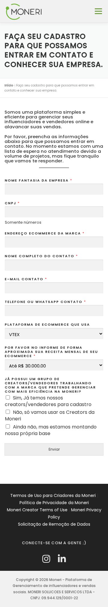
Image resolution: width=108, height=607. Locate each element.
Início (8, 85)
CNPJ (12, 203)
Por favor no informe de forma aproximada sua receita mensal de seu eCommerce (51, 351)
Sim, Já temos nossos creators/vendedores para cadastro (48, 401)
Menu (98, 11)
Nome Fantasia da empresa (38, 180)
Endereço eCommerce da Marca (44, 233)
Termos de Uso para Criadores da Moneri (53, 495)
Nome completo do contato (41, 256)
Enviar (54, 449)
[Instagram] (46, 559)
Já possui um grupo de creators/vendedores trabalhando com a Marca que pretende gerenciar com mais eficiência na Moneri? (50, 385)
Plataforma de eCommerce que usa (47, 324)
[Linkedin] (62, 559)
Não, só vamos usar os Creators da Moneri (49, 415)
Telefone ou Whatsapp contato (45, 302)
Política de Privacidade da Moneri (54, 503)
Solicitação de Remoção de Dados (54, 524)
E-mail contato (25, 279)
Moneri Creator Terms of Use (37, 510)
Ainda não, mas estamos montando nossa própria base (51, 430)
